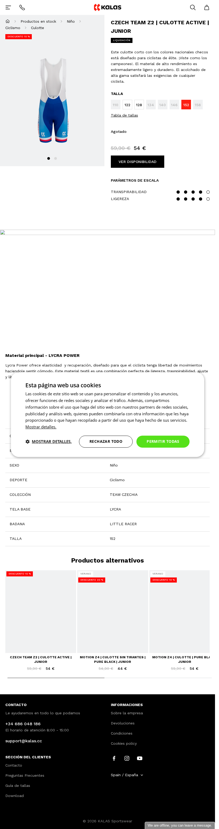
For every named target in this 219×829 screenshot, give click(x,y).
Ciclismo (12, 28)
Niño (71, 21)
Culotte (37, 28)
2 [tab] (55, 158)
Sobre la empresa (127, 713)
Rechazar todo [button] (105, 441)
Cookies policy (124, 743)
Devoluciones (123, 723)
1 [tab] (48, 158)
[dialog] (107, 414)
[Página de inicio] (7, 21)
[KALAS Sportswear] (107, 7)
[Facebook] (114, 758)
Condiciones (121, 733)
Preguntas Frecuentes (24, 775)
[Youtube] (139, 758)
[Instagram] (127, 758)
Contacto (13, 765)
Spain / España (124, 775)
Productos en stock (38, 21)
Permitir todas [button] (163, 441)
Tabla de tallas (124, 115)
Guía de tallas (17, 785)
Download (14, 796)
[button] (48, 441)
